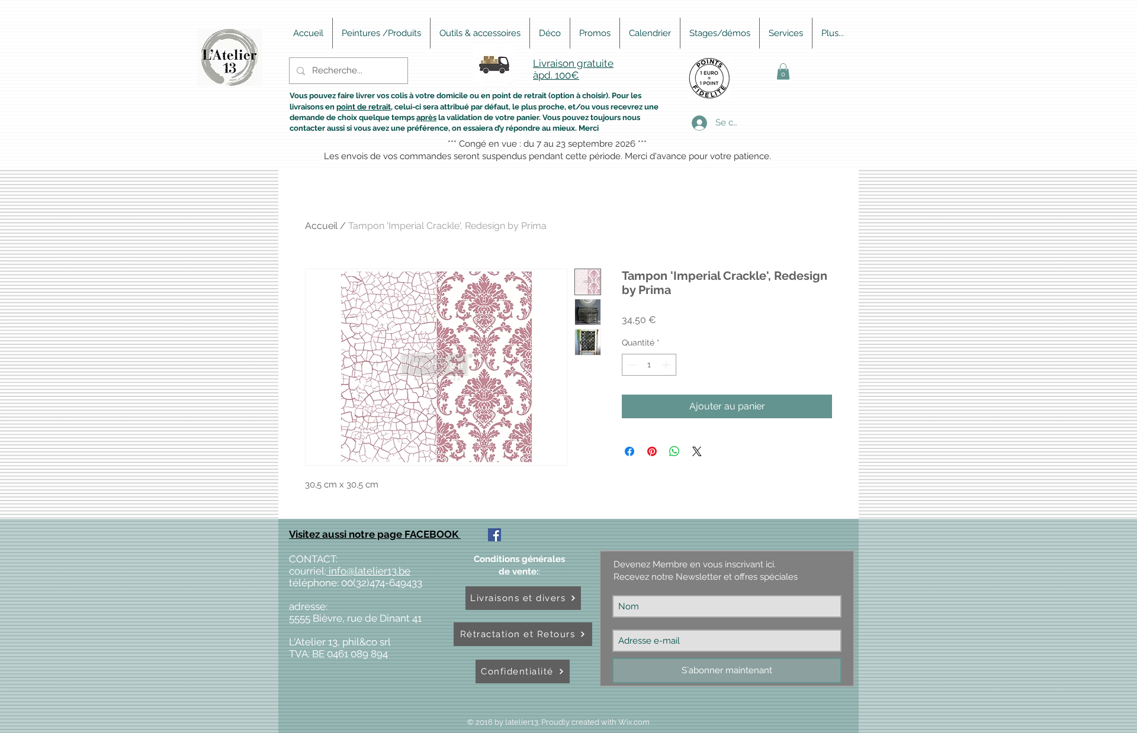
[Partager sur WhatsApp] (674, 451)
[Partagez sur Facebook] (629, 451)
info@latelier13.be (368, 571)
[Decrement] (631, 364)
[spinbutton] (649, 364)
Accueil (321, 225)
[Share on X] (697, 451)
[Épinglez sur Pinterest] (652, 451)
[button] (783, 71)
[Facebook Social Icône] (494, 534)
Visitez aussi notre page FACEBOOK (375, 534)
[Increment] (667, 364)
